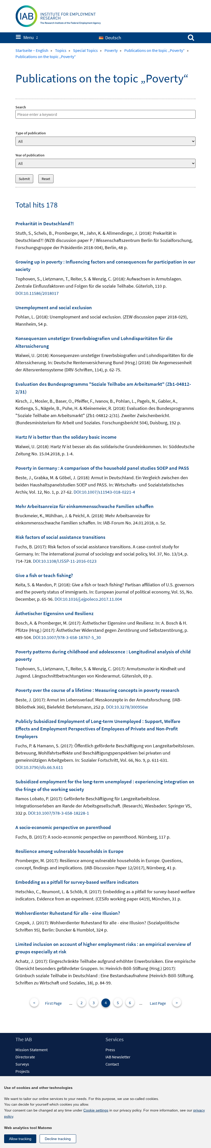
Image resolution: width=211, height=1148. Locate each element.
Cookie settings (95, 1110)
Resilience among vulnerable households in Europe (69, 851)
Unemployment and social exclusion (53, 307)
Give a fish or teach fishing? (44, 575)
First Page (53, 1003)
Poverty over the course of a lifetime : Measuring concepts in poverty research (97, 690)
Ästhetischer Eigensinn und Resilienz (54, 613)
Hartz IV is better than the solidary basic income (66, 437)
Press (110, 1049)
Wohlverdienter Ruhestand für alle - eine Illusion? (67, 913)
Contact (112, 1064)
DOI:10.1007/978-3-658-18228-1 (58, 813)
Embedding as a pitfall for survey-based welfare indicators (76, 882)
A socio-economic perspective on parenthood (63, 827)
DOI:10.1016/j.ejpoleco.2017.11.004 (88, 599)
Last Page (158, 1003)
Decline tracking (58, 1139)
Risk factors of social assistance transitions (60, 537)
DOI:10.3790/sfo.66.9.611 (39, 767)
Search (20, 107)
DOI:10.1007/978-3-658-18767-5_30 (67, 637)
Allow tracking (20, 1139)
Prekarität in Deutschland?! (44, 223)
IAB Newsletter (118, 1056)
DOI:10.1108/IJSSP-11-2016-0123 (64, 561)
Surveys (22, 1064)
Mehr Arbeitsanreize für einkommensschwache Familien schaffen (84, 506)
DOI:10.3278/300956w (127, 707)
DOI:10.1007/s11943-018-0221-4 (104, 492)
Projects (22, 1071)
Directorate (25, 1056)
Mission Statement (31, 1049)
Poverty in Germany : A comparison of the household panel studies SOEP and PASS (102, 468)
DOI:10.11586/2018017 (37, 293)
